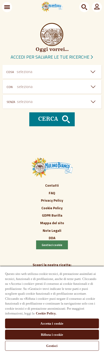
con (10, 86)
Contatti (52, 185)
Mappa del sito (52, 222)
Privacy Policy (52, 200)
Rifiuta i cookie (52, 335)
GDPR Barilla (52, 215)
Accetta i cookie (51, 323)
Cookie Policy (52, 207)
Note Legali (52, 230)
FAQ (52, 193)
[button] (7, 7)
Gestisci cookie (52, 245)
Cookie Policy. (46, 313)
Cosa (10, 71)
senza (11, 101)
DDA (52, 237)
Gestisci (52, 346)
